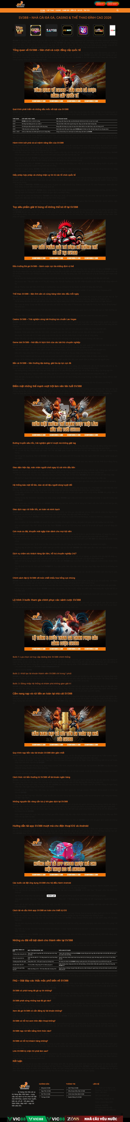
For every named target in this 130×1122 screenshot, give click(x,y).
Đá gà (80, 10)
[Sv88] (20, 4)
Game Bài (65, 10)
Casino (58, 10)
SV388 (42, 10)
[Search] (117, 10)
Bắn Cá (73, 10)
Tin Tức (87, 10)
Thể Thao (50, 10)
